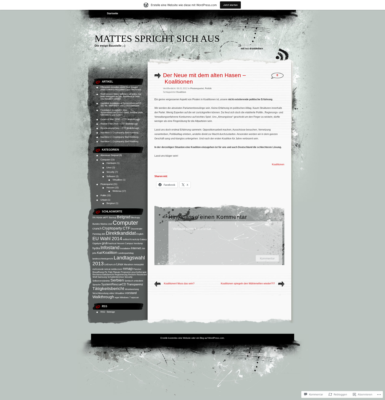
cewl (110, 224)
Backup (112, 217)
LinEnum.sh (110, 264)
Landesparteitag (126, 253)
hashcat (112, 243)
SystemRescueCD (113, 284)
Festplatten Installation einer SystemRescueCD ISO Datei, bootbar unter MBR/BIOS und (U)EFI (121, 112)
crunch (96, 228)
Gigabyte (96, 243)
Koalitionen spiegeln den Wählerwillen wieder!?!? (248, 283)
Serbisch (129, 281)
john (94, 253)
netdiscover (116, 269)
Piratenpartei (106, 184)
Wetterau (116, 191)
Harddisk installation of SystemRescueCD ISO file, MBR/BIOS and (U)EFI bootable (120, 104)
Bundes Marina (99, 224)
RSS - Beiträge (107, 312)
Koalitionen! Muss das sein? (179, 283)
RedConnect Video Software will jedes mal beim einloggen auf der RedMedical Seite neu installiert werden (120, 96)
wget (117, 297)
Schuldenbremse (115, 277)
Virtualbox (117, 180)
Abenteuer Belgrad (109, 155)
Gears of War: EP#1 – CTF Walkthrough (120, 119)
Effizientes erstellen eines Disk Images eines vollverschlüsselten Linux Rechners (120, 88)
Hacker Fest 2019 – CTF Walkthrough (119, 123)
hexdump (138, 243)
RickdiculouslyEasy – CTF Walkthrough (119, 128)
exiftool (126, 239)
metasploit (139, 264)
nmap (128, 268)
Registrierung (121, 274)
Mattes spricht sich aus (157, 38)
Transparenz (135, 284)
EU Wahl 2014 (107, 238)
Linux (109, 167)
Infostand (110, 247)
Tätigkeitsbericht (108, 288)
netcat (107, 269)
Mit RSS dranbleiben (252, 48)
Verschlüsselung (100, 293)
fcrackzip (134, 239)
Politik (103, 195)
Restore (132, 274)
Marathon (128, 264)
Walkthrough (103, 297)
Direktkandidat (121, 233)
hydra (96, 248)
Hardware (111, 163)
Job (143, 248)
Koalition (109, 252)
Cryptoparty (112, 228)
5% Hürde (97, 217)
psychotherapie (139, 272)
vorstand (131, 293)
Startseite (112, 13)
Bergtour (110, 203)
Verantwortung (132, 289)
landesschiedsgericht (102, 258)
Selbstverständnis (101, 281)
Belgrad (123, 217)
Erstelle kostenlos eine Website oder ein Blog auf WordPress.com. (192, 338)
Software (110, 176)
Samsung (102, 277)
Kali (99, 252)
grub (105, 243)
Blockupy (135, 217)
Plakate (116, 272)
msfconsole (98, 269)
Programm (126, 272)
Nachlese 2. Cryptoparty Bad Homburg (119, 137)
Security (110, 172)
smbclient (138, 281)
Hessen (110, 187)
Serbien (117, 280)
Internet (136, 248)
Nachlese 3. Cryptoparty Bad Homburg (119, 132)
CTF (126, 228)
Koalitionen (278, 164)
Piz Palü (108, 272)
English (139, 234)
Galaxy (143, 239)
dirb (103, 234)
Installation (125, 248)
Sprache (96, 284)
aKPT (105, 217)
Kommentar (267, 258)
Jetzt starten (230, 4)
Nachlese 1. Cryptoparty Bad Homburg (119, 141)
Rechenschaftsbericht (103, 274)
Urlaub (103, 200)
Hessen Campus (125, 243)
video (111, 293)
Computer (105, 159)
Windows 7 (125, 297)
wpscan (135, 297)
